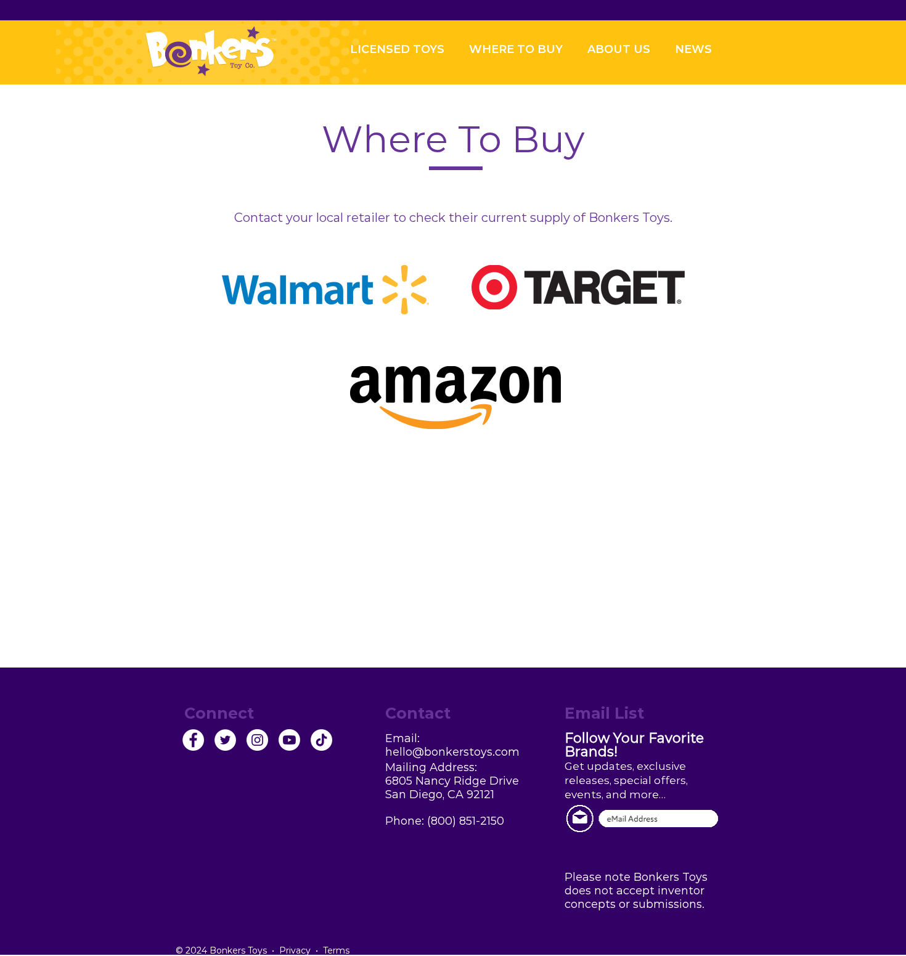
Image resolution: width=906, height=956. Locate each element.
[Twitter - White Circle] (225, 740)
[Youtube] (289, 740)
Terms (336, 950)
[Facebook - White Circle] (193, 740)
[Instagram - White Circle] (257, 740)
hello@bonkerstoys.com (452, 752)
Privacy (295, 950)
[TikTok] (321, 740)
